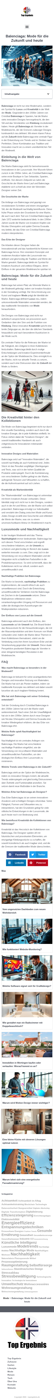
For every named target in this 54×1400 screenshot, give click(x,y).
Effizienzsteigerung (17, 1215)
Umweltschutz (12, 1284)
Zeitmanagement (31, 1292)
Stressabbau (10, 1272)
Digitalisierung (34, 1211)
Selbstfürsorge (40, 1265)
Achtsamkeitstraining (13, 1204)
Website (12, 1388)
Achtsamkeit (10, 1200)
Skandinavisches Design (28, 1269)
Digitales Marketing (41, 1208)
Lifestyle (12, 1368)
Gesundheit (26, 1235)
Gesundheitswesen (10, 1239)
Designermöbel (25, 1208)
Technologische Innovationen (24, 1280)
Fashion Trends (30, 1231)
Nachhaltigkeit (25, 1254)
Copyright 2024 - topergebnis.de (27, 1397)
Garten (11, 1365)
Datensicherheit (10, 1208)
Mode (6, 1298)
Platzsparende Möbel (25, 1258)
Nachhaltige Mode (21, 1250)
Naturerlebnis (8, 1258)
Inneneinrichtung (41, 1239)
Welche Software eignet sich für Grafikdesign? (26, 986)
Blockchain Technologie (35, 1204)
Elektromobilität (10, 1219)
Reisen (11, 1375)
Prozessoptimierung (14, 1261)
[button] (27, 26)
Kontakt (12, 1384)
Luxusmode (9, 1246)
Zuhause (12, 1362)
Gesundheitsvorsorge (43, 1235)
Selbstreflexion (7, 1269)
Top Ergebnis (14, 1358)
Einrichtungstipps (42, 1216)
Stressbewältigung (19, 1276)
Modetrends (27, 1246)
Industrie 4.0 (27, 1238)
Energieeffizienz (18, 1222)
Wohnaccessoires (36, 1284)
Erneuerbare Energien (13, 1231)
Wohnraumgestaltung (17, 1287)
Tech (10, 1378)
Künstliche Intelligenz (19, 1242)
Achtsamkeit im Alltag (29, 1201)
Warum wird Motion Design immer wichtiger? (26, 1103)
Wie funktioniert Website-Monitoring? (22, 949)
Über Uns (12, 1381)
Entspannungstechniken (23, 1227)
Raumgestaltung (15, 1265)
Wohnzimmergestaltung (13, 1291)
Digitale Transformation (14, 1212)
